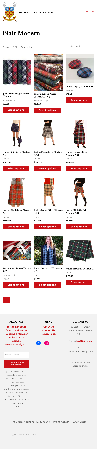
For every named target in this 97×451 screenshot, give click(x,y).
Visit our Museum (16, 330)
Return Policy (48, 333)
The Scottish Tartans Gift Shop (36, 12)
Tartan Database (16, 326)
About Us (48, 326)
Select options (16, 110)
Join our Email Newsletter (16, 363)
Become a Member (16, 333)
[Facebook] (38, 343)
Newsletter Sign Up (16, 344)
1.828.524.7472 (84, 341)
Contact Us (48, 330)
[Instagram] (46, 343)
